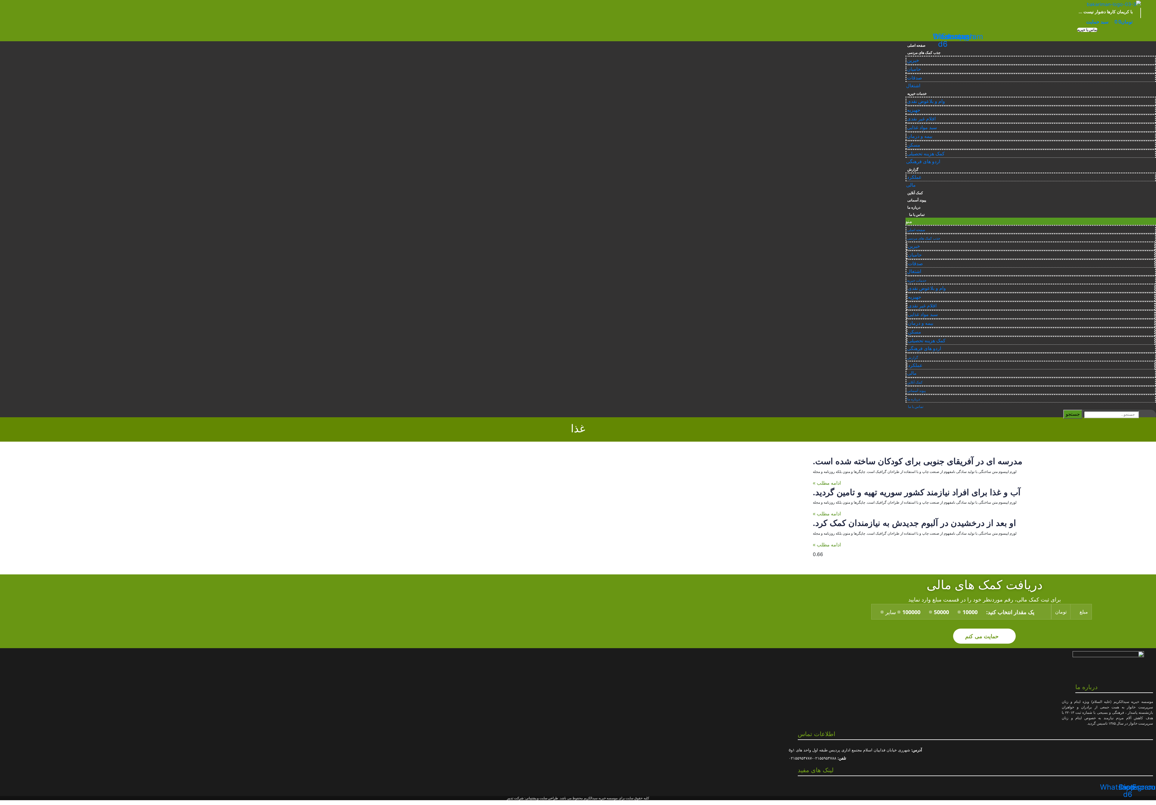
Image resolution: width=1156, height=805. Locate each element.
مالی (911, 185)
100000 (911, 612)
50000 (941, 612)
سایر (890, 612)
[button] (1087, 30)
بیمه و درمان (919, 136)
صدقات (914, 77)
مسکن (913, 145)
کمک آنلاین (915, 193)
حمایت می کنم (982, 636)
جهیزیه (913, 110)
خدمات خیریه (917, 94)
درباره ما (913, 207)
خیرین (913, 60)
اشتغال (913, 85)
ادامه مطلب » (827, 483)
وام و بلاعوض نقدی (926, 101)
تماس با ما (915, 215)
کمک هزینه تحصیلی (926, 153)
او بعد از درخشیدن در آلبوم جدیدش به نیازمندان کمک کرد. (914, 523)
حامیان (914, 69)
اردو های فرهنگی (923, 161)
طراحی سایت (548, 798)
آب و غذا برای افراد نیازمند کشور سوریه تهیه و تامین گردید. (917, 492)
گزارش (912, 169)
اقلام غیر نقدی (921, 118)
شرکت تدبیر (515, 798)
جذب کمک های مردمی (923, 53)
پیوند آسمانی (916, 200)
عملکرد (914, 177)
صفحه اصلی (916, 45)
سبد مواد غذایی (922, 127)
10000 (969, 612)
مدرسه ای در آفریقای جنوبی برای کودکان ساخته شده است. (917, 461)
